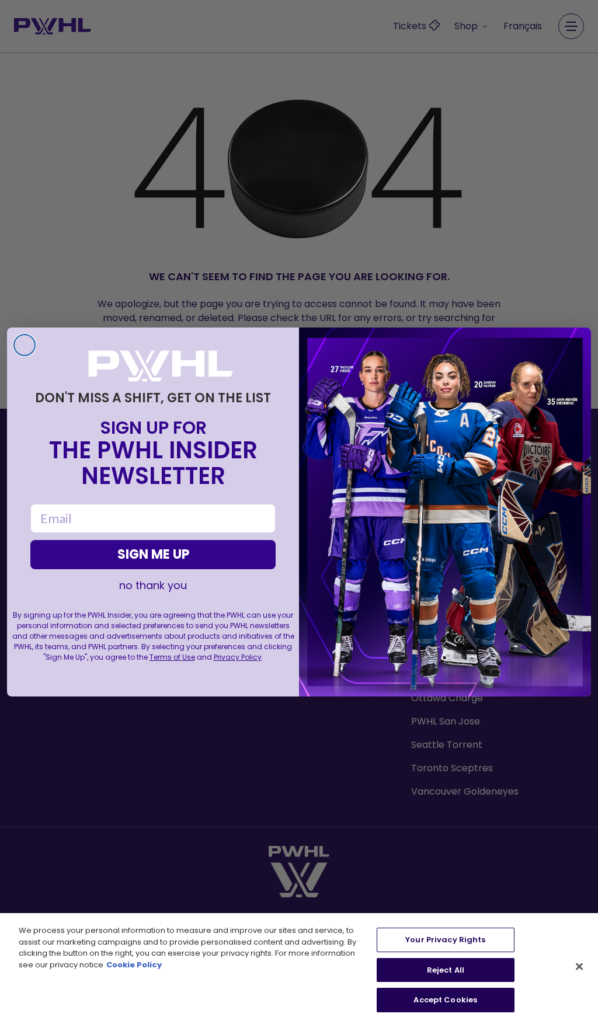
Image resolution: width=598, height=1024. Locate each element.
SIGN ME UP (153, 554)
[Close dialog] (24, 345)
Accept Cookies (445, 999)
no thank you (153, 586)
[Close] (579, 967)
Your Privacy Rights (445, 939)
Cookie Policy (134, 964)
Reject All (445, 970)
